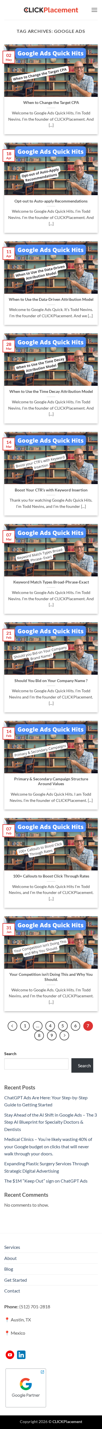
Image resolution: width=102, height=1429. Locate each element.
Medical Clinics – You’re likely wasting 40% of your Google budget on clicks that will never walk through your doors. (48, 1146)
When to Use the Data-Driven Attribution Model (51, 299)
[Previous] (12, 1026)
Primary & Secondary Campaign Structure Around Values (51, 781)
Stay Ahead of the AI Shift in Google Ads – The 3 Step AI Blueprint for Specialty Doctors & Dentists (50, 1122)
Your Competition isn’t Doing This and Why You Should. (51, 977)
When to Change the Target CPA (51, 102)
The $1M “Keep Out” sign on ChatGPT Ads (46, 1180)
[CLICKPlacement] (51, 10)
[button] (94, 10)
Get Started (15, 1280)
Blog (8, 1269)
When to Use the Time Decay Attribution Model (51, 391)
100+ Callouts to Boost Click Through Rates (51, 876)
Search (10, 1053)
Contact (12, 1290)
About (10, 1258)
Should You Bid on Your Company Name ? (51, 680)
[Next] (64, 1035)
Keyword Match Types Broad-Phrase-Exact (51, 582)
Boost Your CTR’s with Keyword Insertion (51, 490)
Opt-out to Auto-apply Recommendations (51, 201)
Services (12, 1247)
